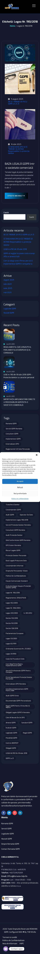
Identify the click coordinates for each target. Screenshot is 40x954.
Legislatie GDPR (10, 308)
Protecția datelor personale (16, 556)
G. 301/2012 (28, 613)
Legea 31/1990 (11, 654)
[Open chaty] (5, 948)
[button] (37, 455)
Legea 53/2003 (11, 639)
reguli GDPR (27, 733)
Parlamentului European (14, 633)
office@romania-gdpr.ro (17, 876)
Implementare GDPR (13, 439)
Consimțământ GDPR (13, 510)
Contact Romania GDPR (10, 849)
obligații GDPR (11, 748)
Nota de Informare (9, 943)
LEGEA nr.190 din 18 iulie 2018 (15, 249)
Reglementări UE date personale (18, 449)
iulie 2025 (8, 284)
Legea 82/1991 (11, 644)
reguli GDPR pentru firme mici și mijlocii (18, 706)
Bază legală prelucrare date (16, 561)
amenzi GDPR (11, 723)
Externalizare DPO (12, 444)
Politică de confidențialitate (20, 499)
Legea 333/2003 (12, 613)
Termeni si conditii (9, 937)
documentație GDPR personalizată (18, 701)
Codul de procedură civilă (15, 659)
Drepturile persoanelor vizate (17, 571)
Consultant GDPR (12, 434)
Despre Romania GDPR (10, 844)
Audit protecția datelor (14, 535)
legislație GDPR (11, 733)
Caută (6, 212)
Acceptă (20, 481)
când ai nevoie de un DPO (15, 718)
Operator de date (26, 515)
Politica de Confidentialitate (13, 940)
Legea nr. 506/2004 (13, 608)
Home (12, 26)
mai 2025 (7, 292)
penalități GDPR (11, 738)
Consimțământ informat (14, 566)
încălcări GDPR (11, 728)
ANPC (21, 943)
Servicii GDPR (6, 828)
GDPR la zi (10, 758)
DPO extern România (13, 545)
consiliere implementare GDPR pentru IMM (17, 690)
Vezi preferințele (20, 493)
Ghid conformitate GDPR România (18, 540)
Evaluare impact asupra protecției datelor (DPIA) (18, 587)
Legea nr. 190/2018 (13, 593)
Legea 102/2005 (12, 603)
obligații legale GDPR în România (18, 712)
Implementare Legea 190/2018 (17, 520)
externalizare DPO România (16, 684)
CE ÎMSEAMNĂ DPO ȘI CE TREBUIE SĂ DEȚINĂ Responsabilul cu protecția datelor (18, 150)
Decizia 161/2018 (12, 623)
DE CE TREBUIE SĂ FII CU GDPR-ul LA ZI (17, 103)
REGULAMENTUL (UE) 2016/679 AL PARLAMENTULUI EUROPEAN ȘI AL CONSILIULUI (17, 350)
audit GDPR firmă (12, 696)
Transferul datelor (13, 505)
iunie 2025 (8, 288)
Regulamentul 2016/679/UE (16, 598)
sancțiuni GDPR (26, 723)
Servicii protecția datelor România (18, 525)
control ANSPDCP (12, 743)
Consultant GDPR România (15, 530)
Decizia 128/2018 (12, 628)
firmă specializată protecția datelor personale (19, 678)
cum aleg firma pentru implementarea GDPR (14, 665)
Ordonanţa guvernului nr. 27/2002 (18, 649)
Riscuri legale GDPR (13, 550)
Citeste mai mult (15, 196)
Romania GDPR (11, 424)
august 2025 (9, 280)
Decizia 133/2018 (12, 618)
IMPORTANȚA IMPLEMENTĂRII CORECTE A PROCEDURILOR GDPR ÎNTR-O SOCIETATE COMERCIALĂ (19, 402)
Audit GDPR (10, 515)
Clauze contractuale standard (17, 581)
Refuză (20, 487)
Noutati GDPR (9, 313)
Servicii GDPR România (14, 429)
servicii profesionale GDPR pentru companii (18, 671)
